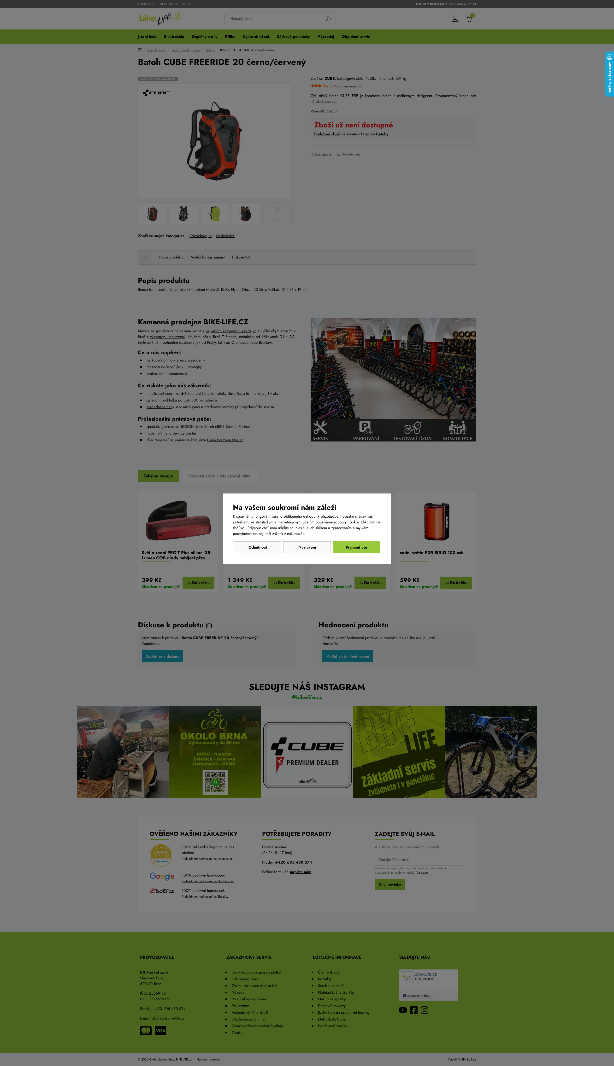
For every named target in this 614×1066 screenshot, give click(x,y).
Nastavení (307, 547)
